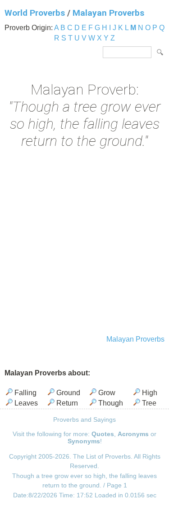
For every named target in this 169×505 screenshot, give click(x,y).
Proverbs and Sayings (84, 419)
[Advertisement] (84, 242)
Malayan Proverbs (108, 13)
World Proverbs (35, 13)
